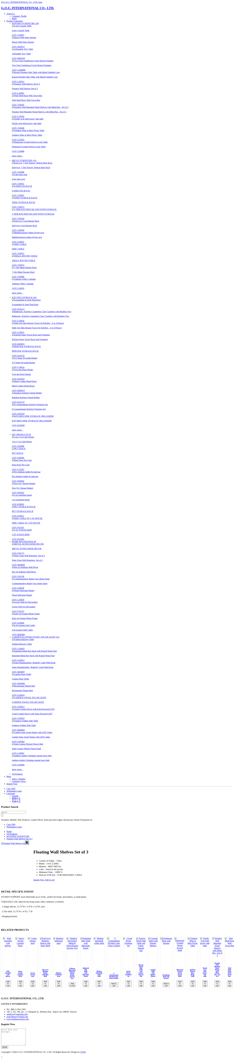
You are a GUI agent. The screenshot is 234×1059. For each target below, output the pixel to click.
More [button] (8, 776)
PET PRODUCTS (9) (21, 434)
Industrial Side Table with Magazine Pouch (86, 972)
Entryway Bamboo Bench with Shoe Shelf (45, 973)
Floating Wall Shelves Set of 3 (19, 839)
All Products (17, 774)
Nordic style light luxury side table (205, 972)
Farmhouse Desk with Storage (166, 976)
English (15, 796)
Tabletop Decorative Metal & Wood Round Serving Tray (72, 973)
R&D (14, 18)
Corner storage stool (32, 974)
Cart (10, 788)
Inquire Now (11, 784)
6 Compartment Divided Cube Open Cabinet (113, 975)
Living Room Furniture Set (128, 973)
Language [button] (10, 793)
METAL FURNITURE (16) (24, 160)
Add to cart (49, 880)
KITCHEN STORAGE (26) (24, 297)
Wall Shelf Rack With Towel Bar (229, 972)
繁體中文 (16, 798)
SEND (4, 1047)
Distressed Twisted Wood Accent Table (180, 973)
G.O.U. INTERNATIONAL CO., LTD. (27, 8)
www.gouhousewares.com (17, 1019)
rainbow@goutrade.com (17, 1014)
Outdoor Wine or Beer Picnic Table (193, 973)
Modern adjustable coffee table (99, 973)
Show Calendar (18, 779)
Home (9, 831)
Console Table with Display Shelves (153, 973)
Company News (19, 781)
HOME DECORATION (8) (24, 541)
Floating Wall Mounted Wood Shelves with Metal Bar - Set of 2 (217, 969)
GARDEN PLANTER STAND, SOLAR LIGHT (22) (35, 637)
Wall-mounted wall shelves (8, 973)
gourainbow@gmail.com (17, 1016)
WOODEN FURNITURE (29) (25, 23)
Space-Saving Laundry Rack (20, 973)
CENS (83, 1052)
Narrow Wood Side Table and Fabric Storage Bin (141, 970)
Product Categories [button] (14, 21)
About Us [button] (10, 14)
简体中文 (16, 801)
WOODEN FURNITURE (17, 836)
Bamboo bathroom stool (58, 974)
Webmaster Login (14, 791)
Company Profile (19, 16)
